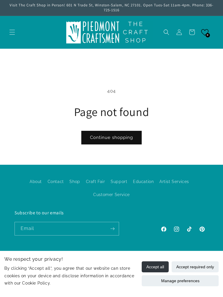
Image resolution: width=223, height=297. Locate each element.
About (36, 181)
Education (143, 181)
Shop (74, 181)
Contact (56, 181)
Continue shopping (111, 137)
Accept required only (195, 267)
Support (119, 181)
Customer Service (111, 194)
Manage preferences (180, 280)
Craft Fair (95, 181)
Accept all (155, 267)
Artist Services (174, 181)
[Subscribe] (112, 229)
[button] (12, 32)
